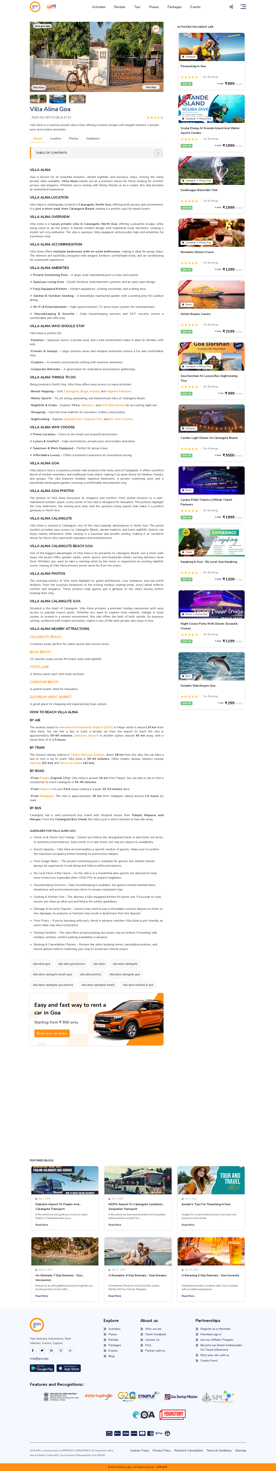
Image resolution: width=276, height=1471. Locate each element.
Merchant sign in (210, 1334)
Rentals (120, 7)
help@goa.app (39, 1359)
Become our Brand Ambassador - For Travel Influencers (222, 1347)
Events (195, 7)
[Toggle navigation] (243, 7)
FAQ (148, 1345)
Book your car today (52, 1033)
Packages (174, 7)
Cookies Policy (139, 1450)
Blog (111, 1356)
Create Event (209, 1361)
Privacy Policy (162, 1450)
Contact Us (152, 1340)
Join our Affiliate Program (216, 1340)
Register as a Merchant (215, 1329)
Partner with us (155, 1351)
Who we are (153, 1329)
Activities (99, 7)
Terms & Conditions (219, 1450)
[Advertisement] (96, 1102)
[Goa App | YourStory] (173, 1415)
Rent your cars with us (214, 1355)
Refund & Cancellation (188, 1450)
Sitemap (240, 1450)
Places (154, 7)
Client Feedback (155, 1334)
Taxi (137, 7)
